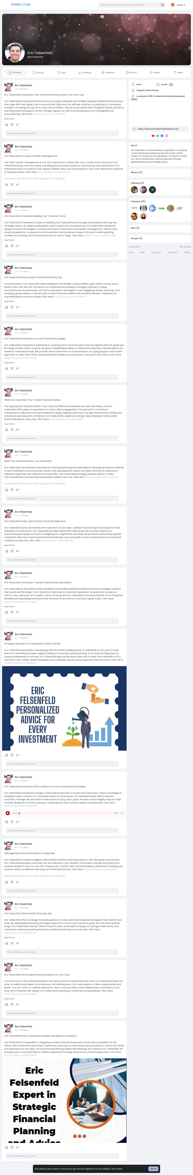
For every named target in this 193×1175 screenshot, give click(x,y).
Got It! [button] (153, 1168)
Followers (135, 201)
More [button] (187, 252)
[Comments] (12, 124)
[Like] (12, 124)
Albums (135, 172)
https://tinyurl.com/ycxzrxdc (102, 477)
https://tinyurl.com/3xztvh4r (54, 172)
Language (186, 247)
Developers (172, 252)
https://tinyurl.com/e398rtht (70, 296)
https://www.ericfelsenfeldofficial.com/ (158, 129)
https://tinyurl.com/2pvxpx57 (20, 663)
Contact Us (156, 252)
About (131, 252)
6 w (16, 847)
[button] (132, 5)
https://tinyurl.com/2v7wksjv (49, 114)
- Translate (23, 89)
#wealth (60, 178)
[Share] (17, 124)
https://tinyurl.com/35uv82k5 (66, 419)
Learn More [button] (116, 1168)
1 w (16, 89)
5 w (16, 515)
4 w (16, 455)
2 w (16, 150)
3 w (16, 271)
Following (135, 183)
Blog (143, 252)
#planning (39, 178)
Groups (134, 238)
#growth (50, 178)
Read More (9, 118)
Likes (133, 228)
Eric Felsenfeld (40, 52)
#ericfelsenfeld (12, 178)
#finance (27, 178)
